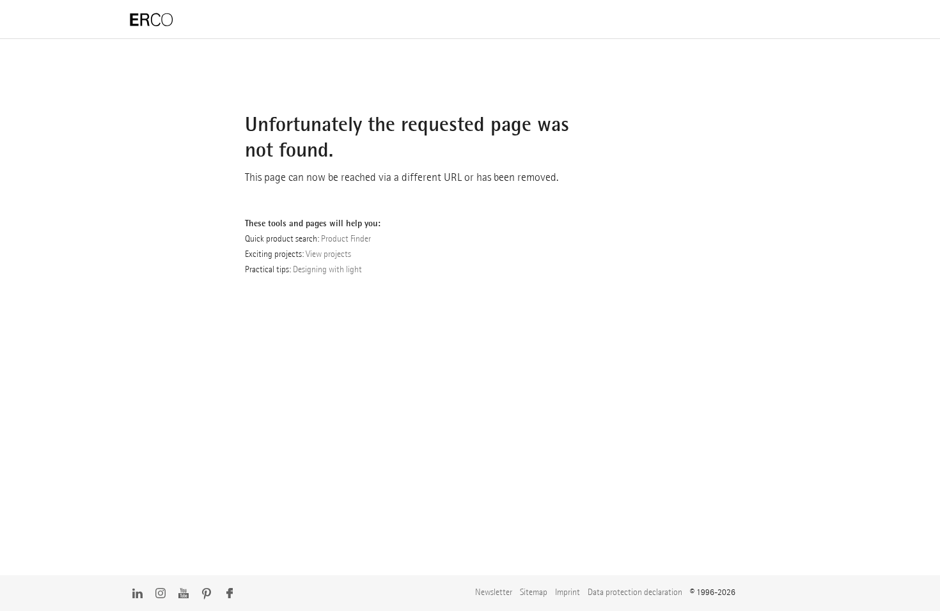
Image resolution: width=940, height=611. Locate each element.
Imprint (567, 592)
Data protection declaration (635, 592)
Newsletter (493, 592)
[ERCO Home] (151, 20)
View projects (328, 254)
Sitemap (533, 592)
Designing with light (327, 269)
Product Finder (346, 238)
